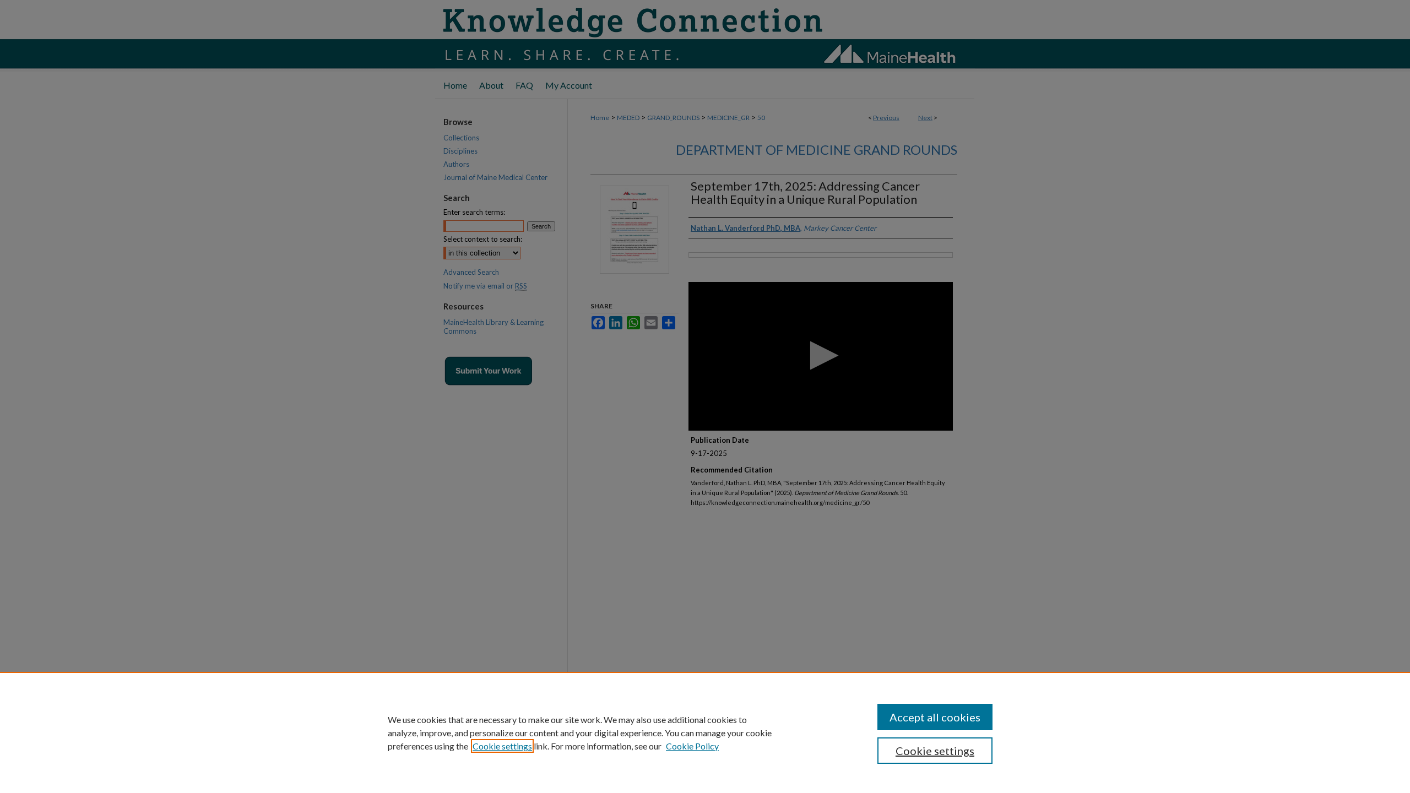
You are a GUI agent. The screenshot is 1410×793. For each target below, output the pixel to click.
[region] (705, 732)
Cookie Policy (692, 746)
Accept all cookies (935, 717)
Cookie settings (502, 746)
